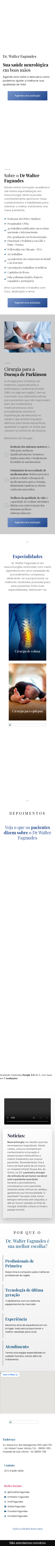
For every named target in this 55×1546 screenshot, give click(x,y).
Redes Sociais (13, 1486)
